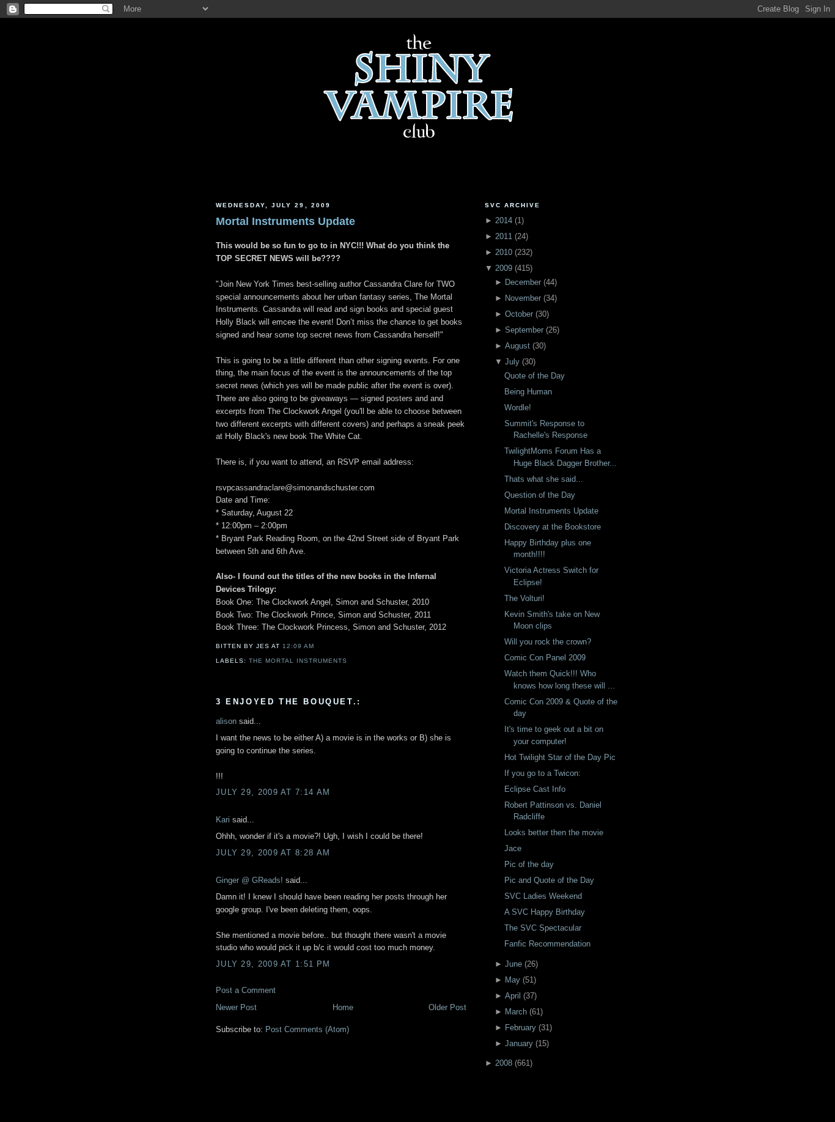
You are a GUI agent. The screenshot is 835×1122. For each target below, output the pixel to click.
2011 (503, 236)
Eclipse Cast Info (534, 789)
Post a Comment (246, 990)
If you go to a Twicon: (542, 773)
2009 (503, 268)
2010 (503, 252)
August (517, 345)
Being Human (528, 391)
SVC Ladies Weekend (543, 896)
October (519, 314)
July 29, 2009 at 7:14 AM (273, 792)
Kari (223, 819)
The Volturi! (524, 598)
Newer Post (236, 1007)
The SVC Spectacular (542, 927)
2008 (503, 1063)
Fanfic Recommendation (547, 943)
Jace (512, 848)
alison (226, 721)
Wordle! (517, 407)
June (513, 964)
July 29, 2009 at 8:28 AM (273, 852)
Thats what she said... (543, 479)
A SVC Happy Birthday (544, 912)
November (523, 298)
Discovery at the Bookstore (552, 526)
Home (343, 1007)
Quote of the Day (534, 375)
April (513, 995)
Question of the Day (539, 495)
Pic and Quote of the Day (549, 880)
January (519, 1043)
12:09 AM (298, 646)
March (516, 1011)
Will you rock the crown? (547, 641)
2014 (503, 220)
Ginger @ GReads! (249, 880)
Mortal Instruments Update (285, 221)
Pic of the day (529, 864)
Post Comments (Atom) (307, 1029)
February (520, 1027)
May (512, 979)
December (523, 282)
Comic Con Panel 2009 (545, 657)
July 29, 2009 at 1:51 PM (273, 964)
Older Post (447, 1007)
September (524, 329)
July (512, 361)
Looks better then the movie (553, 832)
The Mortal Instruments (298, 660)
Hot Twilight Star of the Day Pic (560, 757)
